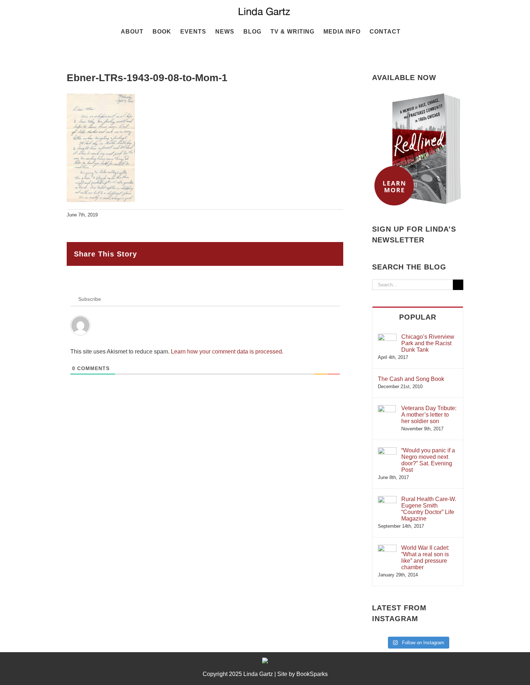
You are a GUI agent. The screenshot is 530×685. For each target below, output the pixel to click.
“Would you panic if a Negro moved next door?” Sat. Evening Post (428, 460)
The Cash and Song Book (411, 379)
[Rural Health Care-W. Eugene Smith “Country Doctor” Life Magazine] (387, 499)
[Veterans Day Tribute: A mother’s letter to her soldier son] (387, 408)
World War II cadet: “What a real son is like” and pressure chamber (425, 557)
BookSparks (312, 674)
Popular (417, 317)
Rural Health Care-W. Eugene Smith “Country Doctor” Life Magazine (428, 509)
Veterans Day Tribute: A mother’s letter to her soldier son (428, 414)
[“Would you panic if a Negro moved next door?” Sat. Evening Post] (387, 451)
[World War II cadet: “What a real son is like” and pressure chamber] (387, 548)
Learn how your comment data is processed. (227, 351)
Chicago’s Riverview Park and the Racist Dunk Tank (427, 343)
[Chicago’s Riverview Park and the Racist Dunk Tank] (387, 337)
